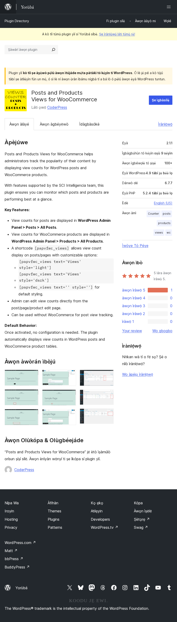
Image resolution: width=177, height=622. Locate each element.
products (164, 223)
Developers (100, 519)
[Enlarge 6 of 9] (70, 415)
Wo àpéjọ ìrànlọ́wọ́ (137, 374)
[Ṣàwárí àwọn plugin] (53, 49)
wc (169, 232)
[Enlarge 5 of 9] (70, 396)
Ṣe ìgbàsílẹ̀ (160, 100)
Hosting (11, 519)
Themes (54, 511)
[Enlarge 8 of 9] (107, 396)
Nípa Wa (12, 503)
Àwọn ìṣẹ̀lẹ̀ (143, 511)
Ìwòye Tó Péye (135, 245)
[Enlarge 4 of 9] (70, 376)
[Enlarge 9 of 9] (107, 414)
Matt (11, 550)
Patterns (55, 527)
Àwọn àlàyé (19, 124)
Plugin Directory (17, 21)
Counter (153, 213)
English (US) (163, 203)
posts (167, 213)
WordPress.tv (104, 527)
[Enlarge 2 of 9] (32, 395)
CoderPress (57, 107)
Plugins (53, 519)
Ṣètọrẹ (142, 519)
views (159, 232)
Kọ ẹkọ (97, 503)
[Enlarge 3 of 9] (32, 415)
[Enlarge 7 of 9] (107, 376)
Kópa (138, 503)
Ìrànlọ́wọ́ (165, 124)
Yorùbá (21, 588)
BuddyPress (17, 567)
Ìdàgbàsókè (89, 124)
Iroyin (9, 511)
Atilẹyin (97, 511)
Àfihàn (53, 503)
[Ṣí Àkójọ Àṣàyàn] (169, 7)
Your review (132, 330)
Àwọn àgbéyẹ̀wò (54, 124)
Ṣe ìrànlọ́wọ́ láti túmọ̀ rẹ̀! (117, 34)
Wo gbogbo (162, 330)
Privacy (11, 527)
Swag (141, 527)
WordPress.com (20, 542)
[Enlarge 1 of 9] (32, 376)
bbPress (14, 558)
